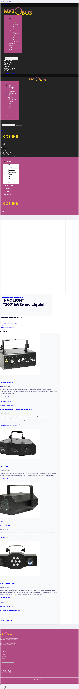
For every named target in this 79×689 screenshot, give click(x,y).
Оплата (10, 47)
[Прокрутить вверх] (1, 687)
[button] (30, 158)
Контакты (11, 49)
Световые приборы (18, 297)
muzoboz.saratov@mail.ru (9, 73)
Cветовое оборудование (7, 297)
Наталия (7, 308)
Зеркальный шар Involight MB (7, 326)
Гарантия (11, 45)
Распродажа (12, 43)
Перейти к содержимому (5, 1)
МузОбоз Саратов (4, 4)
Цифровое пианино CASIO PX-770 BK (8, 322)
